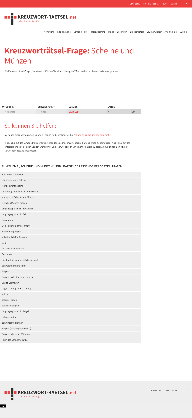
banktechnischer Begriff (14, 265)
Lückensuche (64, 31)
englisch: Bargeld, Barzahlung (16, 288)
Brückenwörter (154, 31)
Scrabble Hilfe (80, 31)
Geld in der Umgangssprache (16, 225)
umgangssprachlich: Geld (14, 214)
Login (174, 3)
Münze (5, 294)
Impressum (171, 390)
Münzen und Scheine (12, 174)
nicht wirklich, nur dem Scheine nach (20, 260)
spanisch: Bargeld (11, 305)
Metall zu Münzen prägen (14, 202)
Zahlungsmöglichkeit (12, 322)
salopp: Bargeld (9, 299)
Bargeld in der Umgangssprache (17, 277)
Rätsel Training (97, 31)
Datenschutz (156, 390)
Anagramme (171, 31)
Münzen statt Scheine (12, 185)
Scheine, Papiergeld (11, 231)
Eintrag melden (151, 3)
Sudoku (184, 31)
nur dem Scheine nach (13, 248)
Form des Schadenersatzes (15, 339)
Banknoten (7, 220)
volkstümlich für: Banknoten (16, 237)
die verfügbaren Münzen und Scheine (20, 191)
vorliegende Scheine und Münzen (18, 197)
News (165, 3)
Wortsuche (49, 31)
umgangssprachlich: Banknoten (18, 208)
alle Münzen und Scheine (14, 180)
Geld (4, 242)
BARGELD (74, 111)
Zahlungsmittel (9, 317)
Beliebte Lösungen (117, 31)
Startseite (135, 3)
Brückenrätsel (137, 31)
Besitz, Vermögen (10, 282)
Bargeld (5, 271)
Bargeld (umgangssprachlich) (16, 328)
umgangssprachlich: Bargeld (16, 311)
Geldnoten (7, 254)
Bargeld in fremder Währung (16, 334)
